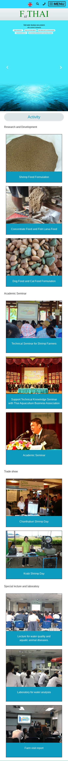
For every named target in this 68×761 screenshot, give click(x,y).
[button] (7, 65)
